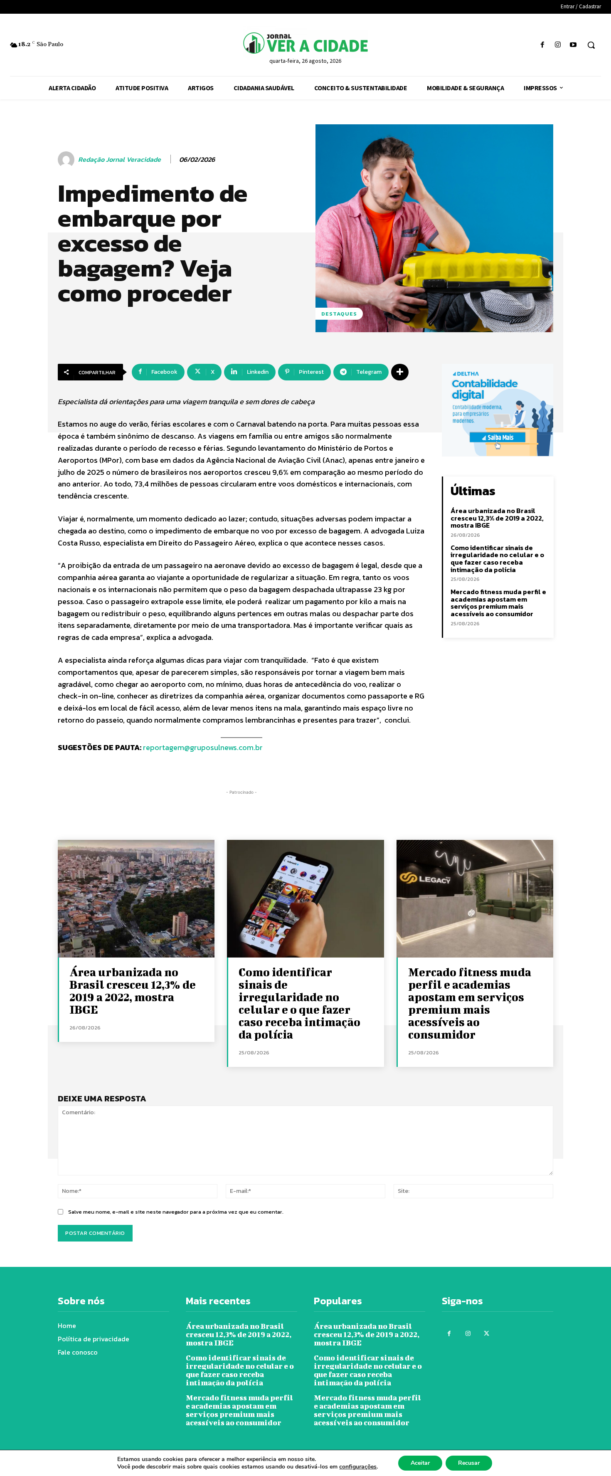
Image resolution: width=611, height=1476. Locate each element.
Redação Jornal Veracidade (119, 159)
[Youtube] (573, 45)
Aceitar (420, 1463)
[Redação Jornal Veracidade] (67, 159)
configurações (358, 1467)
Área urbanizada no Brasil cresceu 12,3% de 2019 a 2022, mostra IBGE (497, 518)
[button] (591, 45)
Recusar (469, 1463)
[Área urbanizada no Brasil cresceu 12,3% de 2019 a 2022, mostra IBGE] (136, 899)
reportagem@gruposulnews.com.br (203, 747)
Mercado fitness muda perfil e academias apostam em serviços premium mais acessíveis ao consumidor (498, 603)
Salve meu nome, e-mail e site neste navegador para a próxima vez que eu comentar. (175, 1212)
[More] (400, 372)
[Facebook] (542, 45)
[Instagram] (558, 45)
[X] (486, 1333)
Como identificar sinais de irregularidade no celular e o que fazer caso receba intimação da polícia (497, 559)
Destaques (339, 314)
